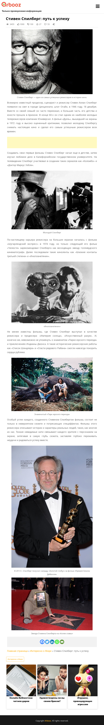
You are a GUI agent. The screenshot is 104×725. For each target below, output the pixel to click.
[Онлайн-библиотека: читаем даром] (21, 680)
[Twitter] (47, 642)
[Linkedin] (52, 642)
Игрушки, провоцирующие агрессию (82, 701)
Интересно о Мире (40, 650)
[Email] (62, 642)
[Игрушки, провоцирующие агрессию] (83, 680)
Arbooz (48, 720)
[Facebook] (42, 642)
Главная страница (17, 650)
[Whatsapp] (57, 642)
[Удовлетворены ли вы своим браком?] (52, 680)
